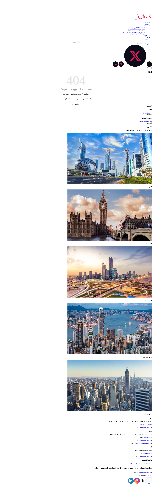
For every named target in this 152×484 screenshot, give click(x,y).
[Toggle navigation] (136, 19)
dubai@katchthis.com (146, 427)
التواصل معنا (145, 44)
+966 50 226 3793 (147, 113)
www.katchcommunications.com (143, 443)
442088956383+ (146, 437)
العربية (74, 42)
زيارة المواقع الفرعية (136, 463)
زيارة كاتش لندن (147, 463)
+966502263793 (147, 453)
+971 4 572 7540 (147, 424)
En (79, 42)
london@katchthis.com (145, 440)
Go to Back (76, 104)
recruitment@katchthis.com (144, 472)
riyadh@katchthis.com (146, 121)
